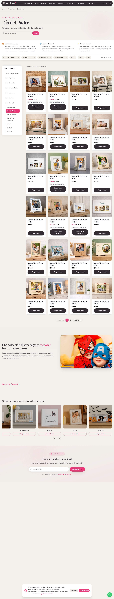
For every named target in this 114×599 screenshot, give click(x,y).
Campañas (12, 103)
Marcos (11, 98)
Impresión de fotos (40, 3)
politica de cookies (47, 594)
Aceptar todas (84, 590)
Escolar (9, 131)
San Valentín (11, 107)
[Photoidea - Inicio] (9, 3)
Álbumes (11, 93)
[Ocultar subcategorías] (6, 103)
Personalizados (27, 3)
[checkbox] (43, 474)
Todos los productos (11, 73)
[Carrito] (110, 3)
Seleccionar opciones (36, 107)
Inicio (3, 9)
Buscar (36, 33)
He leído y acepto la (58, 474)
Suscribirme (76, 469)
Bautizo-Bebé (13, 88)
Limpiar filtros (106, 57)
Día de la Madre (12, 114)
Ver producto (80, 108)
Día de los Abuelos (10, 119)
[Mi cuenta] (107, 3)
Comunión (12, 83)
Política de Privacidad (65, 474)
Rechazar (74, 590)
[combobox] (11, 57)
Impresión (12, 78)
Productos (11, 9)
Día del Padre (11, 111)
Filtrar (88, 57)
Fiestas (9, 127)
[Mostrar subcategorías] (6, 78)
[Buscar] (103, 3)
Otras (9, 124)
